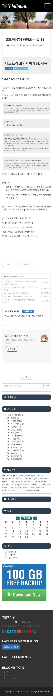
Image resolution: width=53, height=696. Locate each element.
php (12, 487)
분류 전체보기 (15, 415)
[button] (4, 20)
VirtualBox (28, 490)
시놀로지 (16, 444)
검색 (47, 386)
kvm (4, 475)
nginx (20, 475)
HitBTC (13, 490)
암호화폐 (16, 459)
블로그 (14, 418)
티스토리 (9, 68)
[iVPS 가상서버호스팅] (14, 6)
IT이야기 (16, 435)
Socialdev (25, 691)
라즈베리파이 (17, 441)
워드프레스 (17, 424)
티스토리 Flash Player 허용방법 (16, 293)
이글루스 (12, 555)
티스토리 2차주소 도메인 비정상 (16, 296)
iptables (5, 484)
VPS (14, 433)
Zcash (36, 490)
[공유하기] (13, 264)
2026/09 (26, 518)
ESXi (20, 490)
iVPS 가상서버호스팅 (16, 336)
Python (15, 427)
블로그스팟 (13, 558)
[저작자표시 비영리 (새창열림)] (35, 264)
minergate (12, 475)
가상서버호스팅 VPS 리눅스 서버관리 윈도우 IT (20, 341)
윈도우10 (16, 447)
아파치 (40, 475)
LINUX (16, 430)
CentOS (27, 478)
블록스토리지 (29, 481)
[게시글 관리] (17, 264)
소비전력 (5, 490)
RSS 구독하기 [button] (12, 647)
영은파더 (12, 552)
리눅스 (33, 475)
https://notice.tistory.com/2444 (17, 227)
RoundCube (28, 487)
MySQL (18, 487)
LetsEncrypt (16, 484)
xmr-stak (6, 478)
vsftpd (27, 475)
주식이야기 (16, 456)
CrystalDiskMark (39, 478)
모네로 (46, 481)
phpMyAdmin (17, 481)
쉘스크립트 (39, 487)
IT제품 (15, 438)
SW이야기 (16, 453)
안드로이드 (17, 450)
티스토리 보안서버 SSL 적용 (30, 45)
